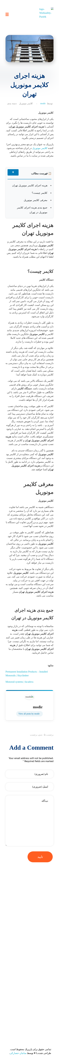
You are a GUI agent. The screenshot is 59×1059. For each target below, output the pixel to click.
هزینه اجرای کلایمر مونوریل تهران (29, 185)
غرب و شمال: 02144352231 (37, 1013)
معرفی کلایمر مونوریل (35, 200)
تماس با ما (47, 946)
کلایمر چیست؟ (39, 192)
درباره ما (48, 940)
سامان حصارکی (18, 1053)
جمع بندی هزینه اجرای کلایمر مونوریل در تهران (32, 210)
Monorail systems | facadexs (19, 681)
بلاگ (50, 933)
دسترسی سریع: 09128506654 (36, 1006)
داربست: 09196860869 (40, 1025)
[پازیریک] (46, 14)
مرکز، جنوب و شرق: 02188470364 (34, 1019)
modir (43, 103)
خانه (50, 927)
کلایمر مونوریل (26, 103)
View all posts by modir (29, 713)
